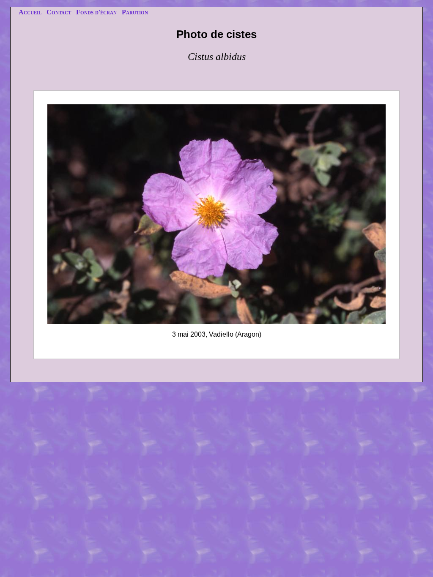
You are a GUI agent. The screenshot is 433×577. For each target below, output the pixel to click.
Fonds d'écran (96, 12)
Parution (135, 12)
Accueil (30, 12)
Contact (59, 12)
